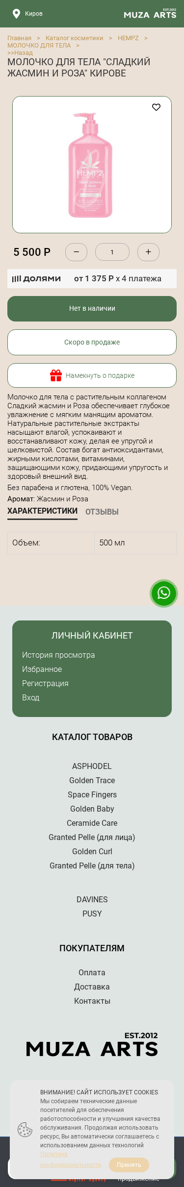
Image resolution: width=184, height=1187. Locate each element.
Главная (19, 38)
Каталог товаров (92, 737)
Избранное (42, 669)
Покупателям (92, 948)
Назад (23, 52)
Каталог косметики (75, 38)
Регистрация (45, 683)
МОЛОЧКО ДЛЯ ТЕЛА (39, 45)
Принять (129, 1165)
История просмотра (58, 655)
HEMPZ (128, 38)
